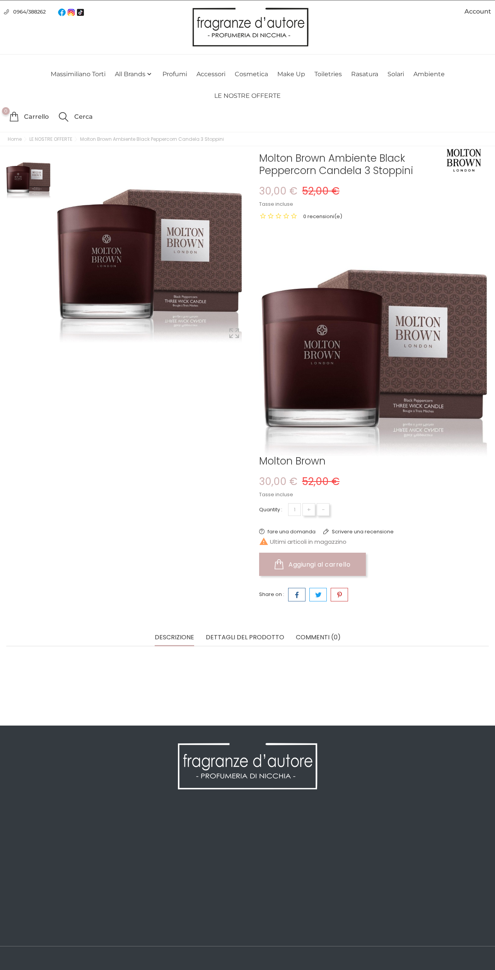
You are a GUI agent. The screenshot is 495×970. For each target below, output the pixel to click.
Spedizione (144, 825)
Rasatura (364, 74)
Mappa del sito (148, 906)
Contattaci (142, 895)
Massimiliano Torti (78, 74)
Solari (395, 74)
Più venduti (22, 848)
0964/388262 (29, 12)
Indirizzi (262, 860)
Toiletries (328, 74)
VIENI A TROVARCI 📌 (157, 930)
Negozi (138, 918)
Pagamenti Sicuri (152, 860)
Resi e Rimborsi (150, 872)
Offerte (16, 825)
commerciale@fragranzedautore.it (439, 873)
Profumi (174, 74)
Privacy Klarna (148, 883)
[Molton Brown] (464, 160)
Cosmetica (251, 74)
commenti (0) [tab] (318, 638)
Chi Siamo (142, 848)
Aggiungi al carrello (319, 564)
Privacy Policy (147, 837)
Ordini (260, 837)
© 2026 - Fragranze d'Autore (45, 958)
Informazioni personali (282, 825)
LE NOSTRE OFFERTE (247, 95)
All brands (134, 74)
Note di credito (272, 848)
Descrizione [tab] (174, 638)
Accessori (210, 74)
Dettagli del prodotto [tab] (245, 638)
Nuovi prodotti (26, 837)
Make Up (291, 74)
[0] (14, 116)
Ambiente (429, 74)
